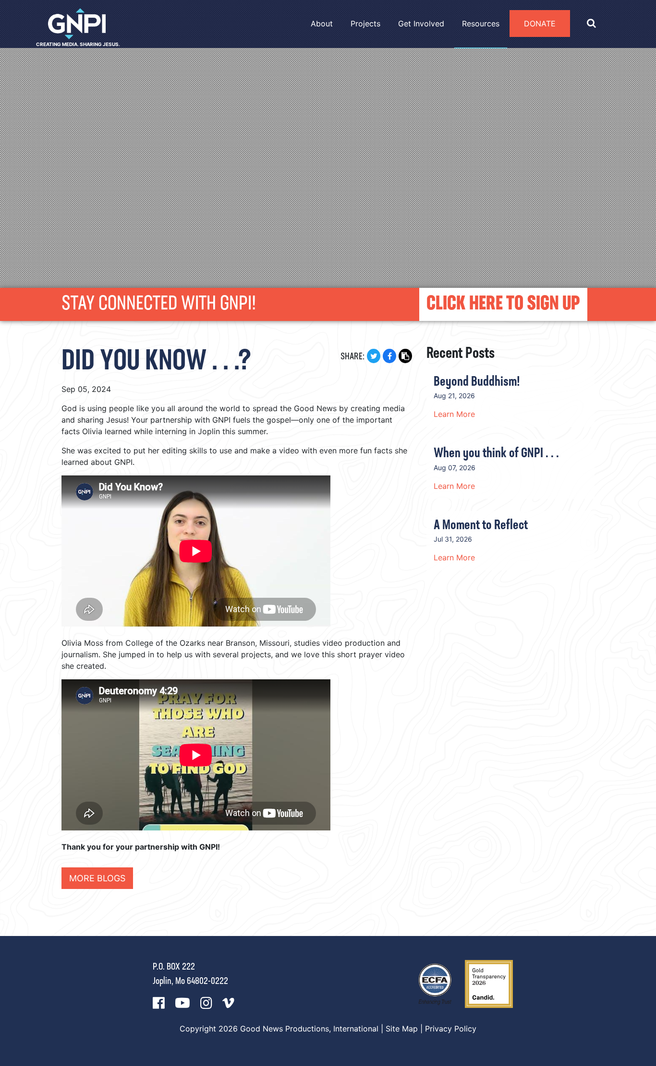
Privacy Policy (450, 1028)
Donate (540, 23)
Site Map (402, 1028)
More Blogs (97, 878)
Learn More (454, 414)
